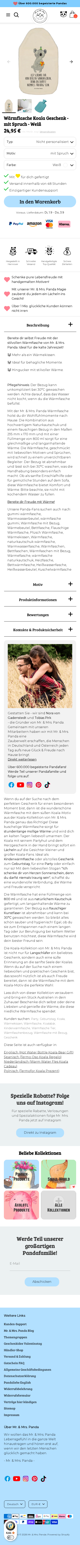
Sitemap (9, 1408)
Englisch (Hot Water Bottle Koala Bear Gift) (39, 1052)
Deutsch (12, 1504)
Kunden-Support (15, 1324)
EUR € (36, 1504)
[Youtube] (20, 785)
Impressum (11, 1415)
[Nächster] (71, 61)
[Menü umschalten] (8, 14)
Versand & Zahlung (17, 1356)
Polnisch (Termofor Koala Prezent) (31, 1071)
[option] (40, 62)
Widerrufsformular (17, 1395)
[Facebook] (11, 785)
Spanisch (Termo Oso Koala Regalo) (33, 1057)
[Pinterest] (38, 785)
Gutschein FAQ (14, 1363)
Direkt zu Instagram (40, 1132)
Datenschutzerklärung (20, 1376)
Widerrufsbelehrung (18, 1389)
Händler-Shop (13, 1350)
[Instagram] (29, 785)
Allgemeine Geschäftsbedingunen (27, 1369)
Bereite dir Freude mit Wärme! (31, 502)
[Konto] (63, 16)
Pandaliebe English (17, 1382)
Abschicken (41, 1282)
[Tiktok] (47, 785)
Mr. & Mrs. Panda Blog (19, 1330)
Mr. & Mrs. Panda (37, 1534)
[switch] (10, 1537)
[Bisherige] (8, 61)
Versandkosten (48, 131)
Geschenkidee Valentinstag (23, 1343)
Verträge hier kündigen (20, 1402)
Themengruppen (15, 1337)
